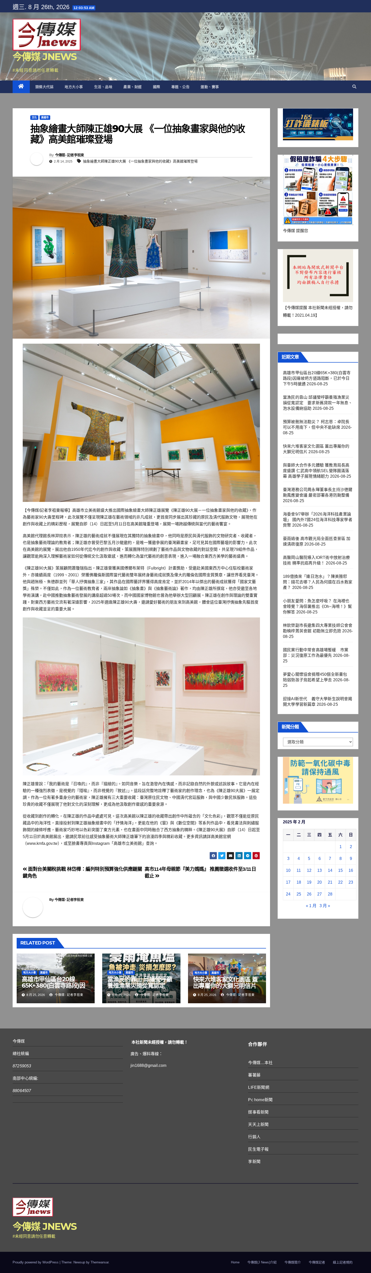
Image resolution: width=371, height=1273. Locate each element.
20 (319, 882)
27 (319, 894)
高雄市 (45, 117)
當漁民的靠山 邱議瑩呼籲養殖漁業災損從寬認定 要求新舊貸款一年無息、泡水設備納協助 (139, 989)
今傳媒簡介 (292, 1262)
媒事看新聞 (258, 1112)
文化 (34, 117)
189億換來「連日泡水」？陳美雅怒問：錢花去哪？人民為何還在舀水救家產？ (317, 582)
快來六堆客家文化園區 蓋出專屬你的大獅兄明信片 (225, 982)
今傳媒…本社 (260, 1063)
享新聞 (254, 1161)
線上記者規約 (343, 1262)
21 (330, 882)
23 (351, 882)
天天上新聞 (258, 1124)
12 (309, 870)
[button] (354, 87)
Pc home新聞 (260, 1100)
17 (288, 882)
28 (330, 894)
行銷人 (254, 1137)
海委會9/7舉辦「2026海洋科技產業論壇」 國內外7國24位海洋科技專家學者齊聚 (317, 519)
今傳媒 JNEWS (45, 57)
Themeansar (100, 1262)
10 (288, 870)
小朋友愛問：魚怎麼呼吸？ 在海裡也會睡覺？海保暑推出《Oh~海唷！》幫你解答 (317, 606)
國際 (156, 87)
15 (340, 870)
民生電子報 (258, 1149)
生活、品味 (103, 87)
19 (309, 882)
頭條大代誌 (44, 87)
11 (299, 870)
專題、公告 (180, 87)
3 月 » (325, 906)
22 (340, 882)
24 (288, 894)
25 (299, 894)
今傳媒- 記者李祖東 (69, 155)
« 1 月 (311, 906)
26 (309, 894)
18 (299, 882)
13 (319, 870)
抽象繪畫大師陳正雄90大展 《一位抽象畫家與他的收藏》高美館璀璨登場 (140, 161)
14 (330, 870)
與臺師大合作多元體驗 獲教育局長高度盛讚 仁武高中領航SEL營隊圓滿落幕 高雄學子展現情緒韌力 (316, 470)
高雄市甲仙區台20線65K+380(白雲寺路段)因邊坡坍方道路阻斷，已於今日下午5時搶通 (53, 989)
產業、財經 (132, 87)
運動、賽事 (210, 87)
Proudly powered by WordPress (36, 1262)
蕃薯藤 (254, 1075)
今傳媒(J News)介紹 (262, 1262)
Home (235, 1262)
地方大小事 (74, 87)
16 (351, 870)
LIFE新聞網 (258, 1087)
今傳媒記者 (317, 1262)
